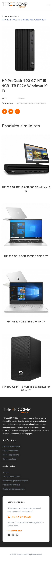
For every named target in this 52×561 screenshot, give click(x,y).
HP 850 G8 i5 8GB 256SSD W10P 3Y (26, 256)
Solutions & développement (13, 489)
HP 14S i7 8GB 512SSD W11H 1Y (26, 321)
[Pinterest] (17, 111)
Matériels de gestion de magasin (15, 481)
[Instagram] (13, 535)
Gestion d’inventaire (10, 451)
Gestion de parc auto (11, 455)
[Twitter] (10, 111)
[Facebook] (4, 111)
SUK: (4, 98)
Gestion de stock (9, 459)
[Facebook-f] (9, 535)
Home (4, 16)
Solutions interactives (11, 477)
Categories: (7, 103)
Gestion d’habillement (11, 447)
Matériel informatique (11, 485)
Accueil (5, 472)
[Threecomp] (15, 5)
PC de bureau (22, 103)
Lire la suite (27, 174)
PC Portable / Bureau (37, 103)
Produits (13, 16)
